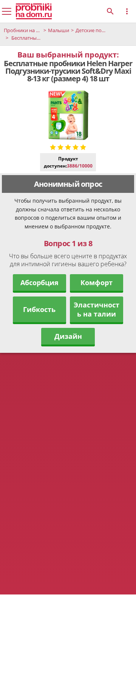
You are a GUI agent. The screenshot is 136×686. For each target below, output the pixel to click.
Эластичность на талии (96, 309)
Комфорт (96, 282)
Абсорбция (39, 282)
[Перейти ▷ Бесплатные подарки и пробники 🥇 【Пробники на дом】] (34, 11)
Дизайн (68, 336)
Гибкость (39, 309)
